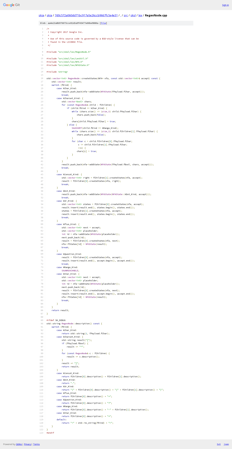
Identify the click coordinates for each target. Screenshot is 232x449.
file (103, 23)
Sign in (225, 4)
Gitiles (19, 444)
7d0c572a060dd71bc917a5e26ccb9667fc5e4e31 (86, 15)
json (226, 444)
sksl (133, 15)
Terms (36, 444)
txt (219, 444)
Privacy (27, 444)
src (126, 15)
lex (140, 15)
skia (41, 15)
